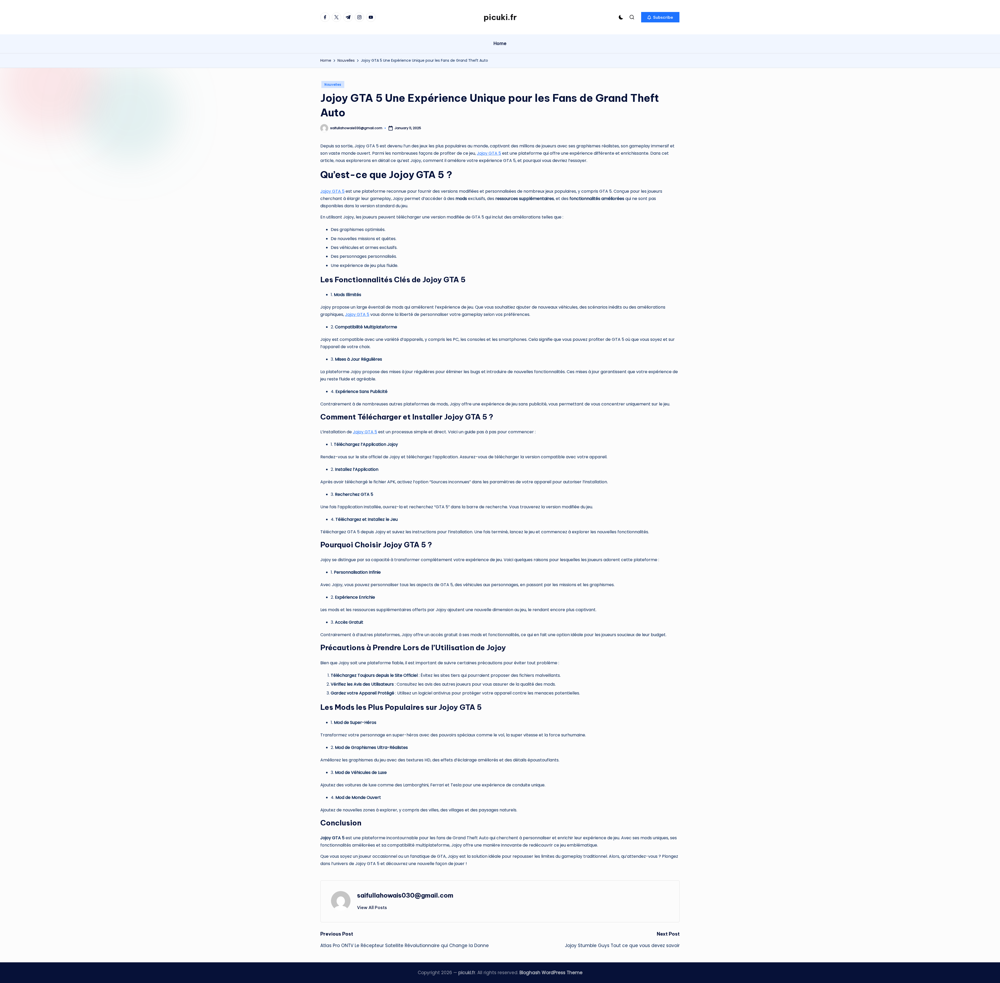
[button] (660, 17)
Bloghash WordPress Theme (551, 972)
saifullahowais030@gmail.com (405, 895)
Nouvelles (332, 84)
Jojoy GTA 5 (489, 153)
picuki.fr (500, 17)
